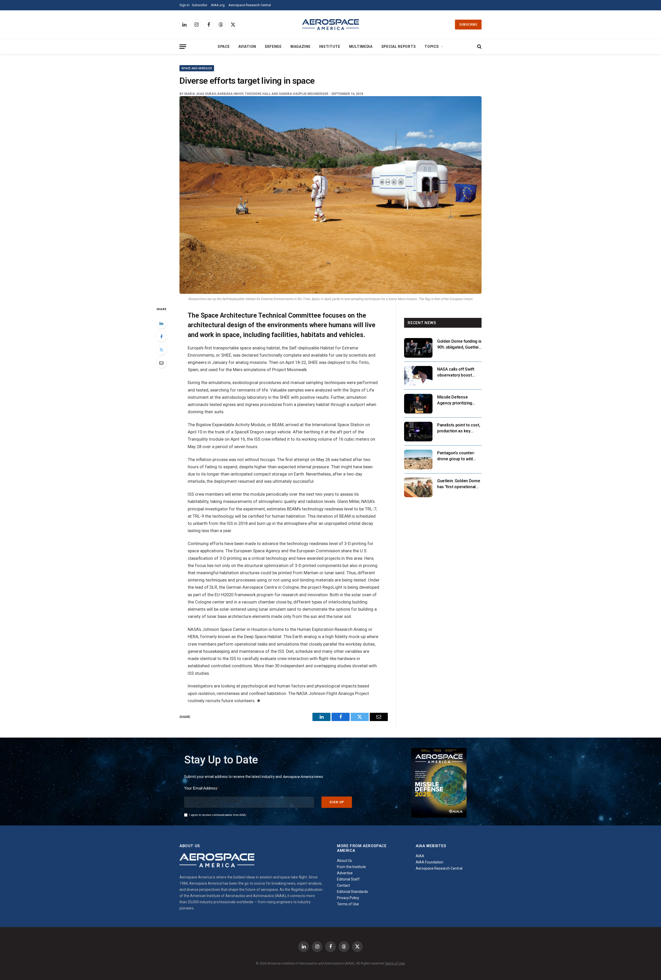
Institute (329, 46)
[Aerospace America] (330, 24)
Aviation (247, 46)
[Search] (479, 46)
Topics (431, 46)
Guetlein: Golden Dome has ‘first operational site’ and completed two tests (458, 484)
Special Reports (398, 46)
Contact (343, 885)
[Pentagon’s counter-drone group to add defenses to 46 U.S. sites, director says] (418, 459)
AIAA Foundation (429, 862)
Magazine (300, 46)
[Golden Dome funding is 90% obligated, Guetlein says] (418, 348)
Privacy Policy (348, 898)
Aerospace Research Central (250, 5)
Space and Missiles (197, 68)
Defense (273, 46)
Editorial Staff (348, 879)
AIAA (420, 856)
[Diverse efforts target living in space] (330, 195)
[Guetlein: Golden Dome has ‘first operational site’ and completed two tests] (418, 487)
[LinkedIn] (161, 323)
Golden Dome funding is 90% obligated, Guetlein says (459, 344)
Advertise (345, 873)
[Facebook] (161, 336)
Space (224, 46)
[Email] (161, 363)
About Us (344, 861)
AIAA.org (218, 5)
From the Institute (351, 867)
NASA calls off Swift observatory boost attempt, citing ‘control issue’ (458, 372)
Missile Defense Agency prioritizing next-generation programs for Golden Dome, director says (456, 400)
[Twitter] (161, 349)
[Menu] (182, 46)
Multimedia (361, 46)
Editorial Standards (352, 892)
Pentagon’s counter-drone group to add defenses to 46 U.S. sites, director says (456, 456)
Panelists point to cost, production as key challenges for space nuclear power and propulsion (458, 428)
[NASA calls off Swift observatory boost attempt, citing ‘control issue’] (418, 376)
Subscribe (199, 5)
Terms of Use (348, 904)
